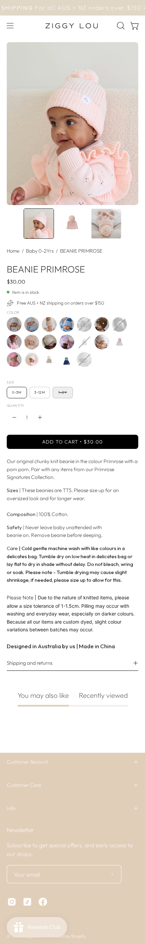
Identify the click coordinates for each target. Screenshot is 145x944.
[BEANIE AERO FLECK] (14, 324)
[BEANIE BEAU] (31, 324)
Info (11, 808)
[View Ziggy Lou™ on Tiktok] (27, 902)
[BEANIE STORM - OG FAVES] (66, 359)
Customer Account (27, 762)
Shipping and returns (29, 663)
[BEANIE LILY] (66, 342)
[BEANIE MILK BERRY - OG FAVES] (119, 342)
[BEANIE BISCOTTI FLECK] (49, 324)
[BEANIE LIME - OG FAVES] (84, 342)
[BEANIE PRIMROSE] (39, 223)
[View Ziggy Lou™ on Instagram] (12, 902)
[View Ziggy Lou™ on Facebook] (43, 902)
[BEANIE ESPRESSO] (119, 324)
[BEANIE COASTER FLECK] (84, 324)
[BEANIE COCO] (101, 324)
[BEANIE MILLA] (14, 359)
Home (13, 251)
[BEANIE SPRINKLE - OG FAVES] (49, 359)
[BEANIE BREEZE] (66, 324)
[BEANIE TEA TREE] (84, 359)
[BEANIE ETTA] (14, 342)
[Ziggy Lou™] (72, 25)
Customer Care (24, 785)
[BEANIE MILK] (101, 342)
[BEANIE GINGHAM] (31, 342)
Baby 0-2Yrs (40, 251)
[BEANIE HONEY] (49, 342)
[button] (120, 25)
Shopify (78, 936)
